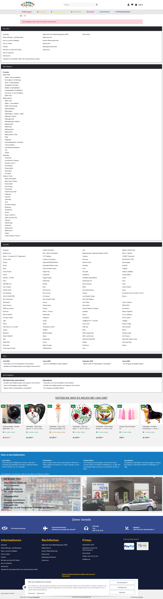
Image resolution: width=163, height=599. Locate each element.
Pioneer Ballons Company (90, 308)
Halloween (8, 194)
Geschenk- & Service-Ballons (14, 93)
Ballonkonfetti (9, 124)
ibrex (44, 287)
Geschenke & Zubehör (12, 160)
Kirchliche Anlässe (10, 204)
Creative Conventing (49, 259)
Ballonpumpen (9, 129)
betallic (84, 342)
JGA (6, 202)
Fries (84, 268)
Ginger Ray (46, 271)
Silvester (7, 220)
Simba (45, 320)
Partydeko (6, 155)
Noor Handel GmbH (49, 299)
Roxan (84, 314)
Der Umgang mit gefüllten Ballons (133, 364)
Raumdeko (8, 171)
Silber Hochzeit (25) (11, 217)
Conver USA (7, 259)
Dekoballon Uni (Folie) (11, 85)
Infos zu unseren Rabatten (11, 40)
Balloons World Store (128, 250)
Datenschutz (41, 593)
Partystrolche (47, 305)
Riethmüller (46, 314)
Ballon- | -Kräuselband (11, 103)
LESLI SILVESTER (9, 296)
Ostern (7, 212)
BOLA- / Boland (127, 253)
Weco (84, 330)
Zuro (83, 348)
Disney (5, 262)
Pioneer (45, 308)
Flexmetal (6, 345)
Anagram (6, 250)
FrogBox (125, 268)
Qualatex (85, 311)
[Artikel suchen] (96, 5)
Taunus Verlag (126, 324)
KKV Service (47, 293)
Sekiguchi (46, 317)
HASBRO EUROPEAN (89, 278)
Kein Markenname (88, 290)
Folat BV (125, 265)
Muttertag (8, 207)
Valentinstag (8, 223)
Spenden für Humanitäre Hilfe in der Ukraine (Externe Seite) (21, 59)
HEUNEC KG (7, 284)
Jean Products (126, 287)
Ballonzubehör (7, 98)
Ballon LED (8, 101)
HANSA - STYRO (8, 278)
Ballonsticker (9, 132)
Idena (84, 287)
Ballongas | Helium (10, 116)
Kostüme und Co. (10, 163)
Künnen (84, 293)
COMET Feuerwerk (128, 256)
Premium (6, 311)
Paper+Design (47, 345)
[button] (128, 4)
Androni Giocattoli (48, 250)
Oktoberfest (8, 210)
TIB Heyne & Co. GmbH (10, 327)
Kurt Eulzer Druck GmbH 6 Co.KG (133, 293)
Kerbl (123, 290)
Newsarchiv (6, 56)
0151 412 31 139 (93, 556)
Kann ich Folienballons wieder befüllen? (55, 364)
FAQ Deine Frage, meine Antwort (14, 380)
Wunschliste (86, 34)
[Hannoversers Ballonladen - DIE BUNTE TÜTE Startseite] (27, 4)
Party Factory (7, 305)
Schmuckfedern (10, 145)
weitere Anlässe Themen (12, 236)
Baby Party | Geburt (11, 181)
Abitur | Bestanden (10, 178)
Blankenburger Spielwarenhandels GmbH (95, 253)
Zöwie (44, 336)
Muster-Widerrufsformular (51, 40)
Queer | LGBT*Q (10, 215)
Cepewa (85, 256)
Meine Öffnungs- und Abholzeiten (13, 37)
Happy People (47, 278)
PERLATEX (126, 305)
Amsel (45, 342)
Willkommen (8, 230)
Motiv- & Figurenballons (12, 82)
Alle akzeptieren (122, 582)
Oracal (45, 302)
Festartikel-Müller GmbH (50, 265)
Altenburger (46, 339)
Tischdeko (8, 173)
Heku (4, 281)
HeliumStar (46, 281)
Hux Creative (7, 287)
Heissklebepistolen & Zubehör (14, 142)
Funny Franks (7, 271)
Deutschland (9, 184)
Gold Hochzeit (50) (10, 191)
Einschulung (8, 186)
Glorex (5, 274)
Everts (5, 265)
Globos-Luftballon (127, 271)
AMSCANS (6, 342)
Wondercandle (126, 333)
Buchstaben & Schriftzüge (13, 80)
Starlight (124, 320)
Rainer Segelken (127, 311)
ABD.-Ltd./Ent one (88, 336)
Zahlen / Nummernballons (13, 77)
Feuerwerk (8, 158)
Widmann (6, 333)
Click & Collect (7, 43)
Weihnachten (9, 228)
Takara (124, 345)
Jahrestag (8, 199)
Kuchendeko (9, 165)
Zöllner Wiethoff (7, 336)
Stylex (45, 324)
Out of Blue (85, 302)
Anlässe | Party (7, 176)
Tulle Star (85, 327)
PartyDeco (85, 345)
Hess (124, 281)
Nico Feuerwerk (8, 299)
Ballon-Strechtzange (11, 106)
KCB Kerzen (46, 290)
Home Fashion (86, 284)
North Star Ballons (88, 299)
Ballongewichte (9, 119)
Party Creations (127, 302)
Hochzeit (7, 197)
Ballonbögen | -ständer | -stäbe (14, 114)
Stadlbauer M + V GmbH (90, 320)
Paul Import (86, 305)
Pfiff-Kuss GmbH (8, 308)
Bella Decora (7, 253)
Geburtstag (8, 189)
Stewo (5, 324)
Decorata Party (127, 342)
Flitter (6, 137)
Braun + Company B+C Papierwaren (14, 256)
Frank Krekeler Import (49, 268)
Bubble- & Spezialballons (12, 88)
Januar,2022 (126, 361)
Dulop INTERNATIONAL (50, 262)
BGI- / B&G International (50, 253)
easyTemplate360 (34, 597)
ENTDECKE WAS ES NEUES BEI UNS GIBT (81, 397)
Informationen (47, 380)
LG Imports (46, 296)
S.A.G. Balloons (127, 314)
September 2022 (87, 361)
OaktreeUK (6, 302)
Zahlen (7, 233)
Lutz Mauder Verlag (88, 296)
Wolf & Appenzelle (88, 333)
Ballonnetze (8, 126)
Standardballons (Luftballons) (14, 90)
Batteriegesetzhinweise (50, 46)
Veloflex (45, 330)
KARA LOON (7, 290)
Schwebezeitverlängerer (12, 147)
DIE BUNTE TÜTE (128, 259)
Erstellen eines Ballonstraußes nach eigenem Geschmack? (22, 366)
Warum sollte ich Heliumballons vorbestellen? (97, 364)
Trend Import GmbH (9, 348)
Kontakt (5, 46)
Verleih (7, 152)
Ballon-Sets (8, 95)
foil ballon (85, 265)
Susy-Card (85, 324)
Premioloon (125, 308)
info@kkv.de (86, 559)
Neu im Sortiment (8, 53)
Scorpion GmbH (8, 317)
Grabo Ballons (126, 274)
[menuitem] (26, 12)
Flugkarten (8, 139)
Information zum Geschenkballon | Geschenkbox (19, 364)
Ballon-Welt (6, 75)
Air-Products (126, 336)
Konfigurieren (122, 587)
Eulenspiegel (126, 262)
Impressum (31, 593)
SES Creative (126, 317)
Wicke (124, 330)
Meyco (124, 296)
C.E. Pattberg (47, 256)
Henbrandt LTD (87, 281)
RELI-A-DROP (7, 314)
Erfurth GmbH (86, 262)
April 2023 (6, 361)
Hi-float (45, 284)
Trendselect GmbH (48, 327)
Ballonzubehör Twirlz (11, 134)
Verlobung (8, 225)
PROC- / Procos (48, 311)
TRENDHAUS (47, 348)
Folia (4, 268)
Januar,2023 (47, 361)
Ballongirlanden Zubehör (12, 121)
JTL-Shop (140, 597)
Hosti (123, 284)
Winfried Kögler (47, 333)
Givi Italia (85, 271)
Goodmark (46, 274)
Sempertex (85, 317)
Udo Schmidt (126, 327)
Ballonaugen (8, 111)
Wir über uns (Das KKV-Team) (12, 49)
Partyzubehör (9, 168)
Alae (4, 339)
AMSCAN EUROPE (88, 339)
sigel (4, 320)
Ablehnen (122, 592)
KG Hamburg (7, 293)
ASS (83, 250)
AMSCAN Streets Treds (129, 339)
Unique (5, 330)
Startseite (6, 34)
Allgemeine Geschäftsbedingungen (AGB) (55, 34)
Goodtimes (85, 274)
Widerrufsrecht (47, 37)
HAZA (124, 278)
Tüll (6, 150)
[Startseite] (21, 16)
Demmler (85, 259)
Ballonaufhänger (10, 108)
